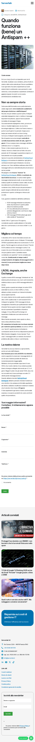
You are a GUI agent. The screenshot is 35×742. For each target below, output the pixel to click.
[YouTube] (6, 662)
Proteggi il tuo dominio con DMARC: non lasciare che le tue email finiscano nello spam (16, 543)
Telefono (5, 464)
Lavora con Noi (6, 678)
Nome (3, 427)
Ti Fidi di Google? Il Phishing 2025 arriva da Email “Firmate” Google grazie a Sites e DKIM (17, 572)
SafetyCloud (22, 15)
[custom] (13, 662)
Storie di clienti (6, 675)
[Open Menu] (32, 3)
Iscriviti (8, 714)
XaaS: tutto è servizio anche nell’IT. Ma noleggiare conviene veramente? (16, 601)
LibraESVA (13, 15)
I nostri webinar (6, 672)
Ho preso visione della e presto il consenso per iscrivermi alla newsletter (17, 727)
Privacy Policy (6, 681)
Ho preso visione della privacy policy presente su (16, 477)
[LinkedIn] (2, 662)
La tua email (5, 415)
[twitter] (10, 662)
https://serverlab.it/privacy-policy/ (14, 478)
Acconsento (7, 482)
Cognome (5, 439)
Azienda (4, 452)
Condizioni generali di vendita (11, 687)
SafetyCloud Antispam (8, 175)
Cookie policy (5, 684)
